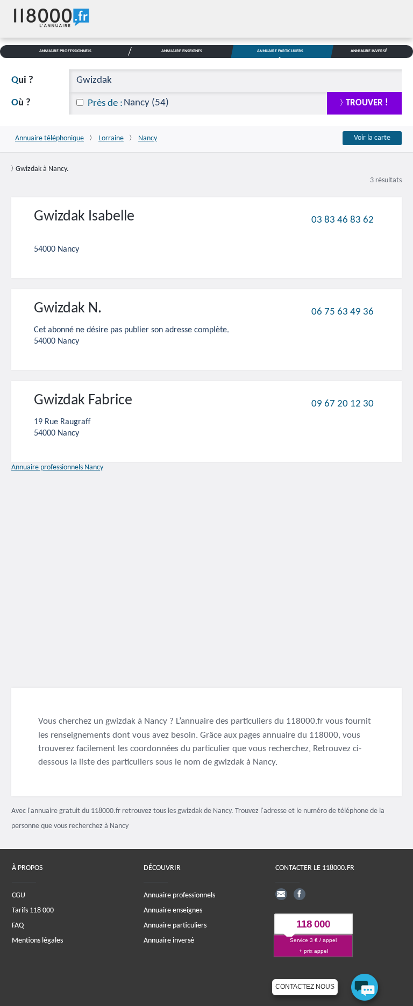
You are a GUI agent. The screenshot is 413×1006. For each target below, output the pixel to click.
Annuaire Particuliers (280, 51)
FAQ (18, 925)
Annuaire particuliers (175, 925)
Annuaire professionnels (179, 895)
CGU (18, 895)
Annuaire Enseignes (181, 51)
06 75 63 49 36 (342, 311)
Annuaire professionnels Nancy (57, 467)
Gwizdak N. (68, 308)
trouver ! (367, 103)
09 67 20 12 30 (342, 403)
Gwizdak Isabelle (84, 216)
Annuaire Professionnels (65, 51)
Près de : (105, 103)
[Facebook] (299, 894)
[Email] (281, 894)
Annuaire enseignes (173, 910)
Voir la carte (372, 138)
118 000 (313, 924)
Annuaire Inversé (369, 51)
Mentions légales (37, 940)
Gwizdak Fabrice (83, 400)
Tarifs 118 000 (33, 910)
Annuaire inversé (169, 940)
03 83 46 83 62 (342, 220)
